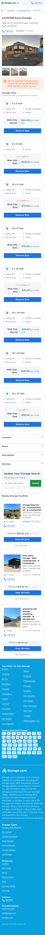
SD (8, 753)
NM (35, 745)
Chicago (6, 689)
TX (19, 753)
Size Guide (6, 868)
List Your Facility (8, 886)
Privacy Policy (8, 877)
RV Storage (7, 832)
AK (8, 733)
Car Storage (7, 854)
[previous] (4, 50)
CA (23, 733)
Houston (6, 709)
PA (35, 749)
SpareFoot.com (8, 909)
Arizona (10, 10)
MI (24, 741)
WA (39, 753)
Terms (4, 873)
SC (4, 753)
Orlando (28, 676)
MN (29, 741)
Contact (5, 864)
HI (13, 737)
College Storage (8, 850)
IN (26, 737)
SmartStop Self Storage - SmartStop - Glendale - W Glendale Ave (30, 614)
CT (34, 733)
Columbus (7, 694)
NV (19, 745)
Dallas (5, 699)
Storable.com (7, 917)
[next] (40, 50)
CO (28, 733)
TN (13, 753)
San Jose (28, 711)
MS (35, 741)
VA (34, 753)
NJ (30, 745)
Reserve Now (22, 131)
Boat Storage (7, 841)
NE (15, 745)
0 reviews (35, 574)
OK (24, 749)
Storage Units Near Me (11, 827)
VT (29, 753)
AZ (13, 733)
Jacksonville (8, 714)
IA (30, 737)
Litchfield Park (23, 10)
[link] (22, 524)
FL (4, 737)
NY (4, 749)
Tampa (27, 716)
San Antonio (29, 696)
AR (18, 733)
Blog (4, 882)
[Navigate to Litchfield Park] (2, 10)
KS (34, 737)
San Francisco (30, 706)
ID (17, 737)
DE (39, 733)
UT (24, 753)
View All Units (22, 539)
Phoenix (27, 686)
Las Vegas (6, 719)
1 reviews (29, 31)
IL (22, 737)
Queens (27, 691)
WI (9, 756)
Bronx (5, 679)
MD (14, 741)
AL (4, 733)
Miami (26, 671)
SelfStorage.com (9, 913)
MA (19, 741)
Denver (5, 704)
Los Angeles (8, 724)
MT (9, 745)
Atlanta (5, 674)
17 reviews (36, 521)
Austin (5, 669)
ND (14, 749)
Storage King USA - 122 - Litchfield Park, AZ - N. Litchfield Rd (32, 507)
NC (8, 749)
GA (8, 737)
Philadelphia (30, 681)
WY (15, 756)
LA (4, 741)
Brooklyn (6, 684)
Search (35, 483)
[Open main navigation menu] (18, 2)
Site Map (5, 890)
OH (19, 749)
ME (8, 741)
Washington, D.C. (32, 721)
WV (4, 756)
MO (4, 745)
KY (39, 737)
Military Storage (8, 845)
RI (39, 749)
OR (29, 749)
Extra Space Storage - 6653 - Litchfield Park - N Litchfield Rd (31, 559)
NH (25, 745)
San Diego (28, 701)
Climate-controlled (9, 836)
